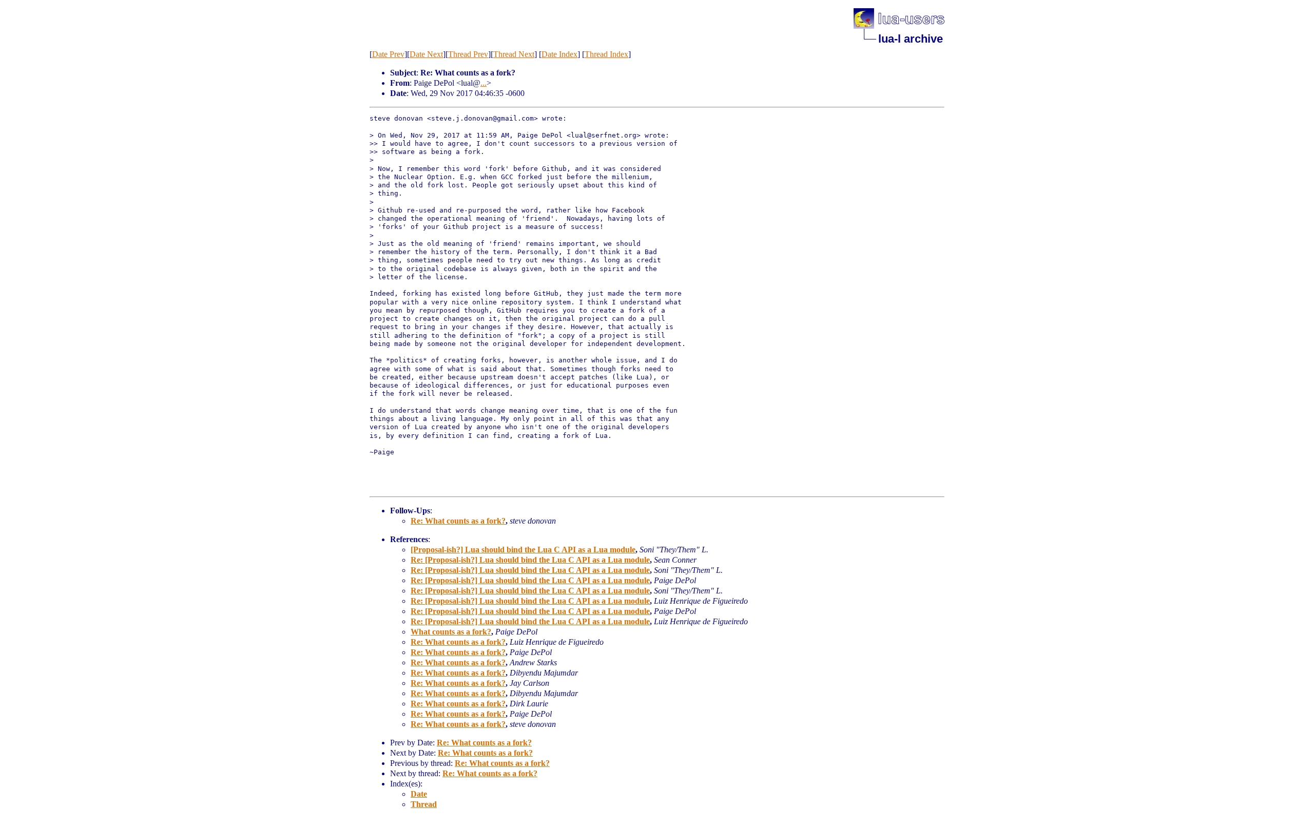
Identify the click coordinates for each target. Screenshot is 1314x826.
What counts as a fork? (451, 631)
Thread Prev (468, 54)
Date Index (559, 54)
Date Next (426, 54)
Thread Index (606, 54)
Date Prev (388, 54)
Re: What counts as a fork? (458, 520)
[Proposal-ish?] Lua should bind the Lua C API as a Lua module (523, 549)
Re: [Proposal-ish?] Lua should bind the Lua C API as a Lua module (530, 559)
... (483, 83)
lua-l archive (910, 38)
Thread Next (513, 54)
